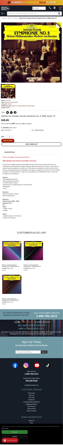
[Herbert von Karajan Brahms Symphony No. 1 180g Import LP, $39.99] (33, 250)
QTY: (2, 137)
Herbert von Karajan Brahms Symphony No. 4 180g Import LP (10, 265)
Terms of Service (31, 410)
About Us (31, 420)
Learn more (5, 428)
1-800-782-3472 (46, 316)
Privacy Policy (31, 408)
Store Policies (31, 406)
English (36, 8)
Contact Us (31, 399)
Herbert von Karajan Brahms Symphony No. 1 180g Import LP (32, 265)
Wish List (31, 395)
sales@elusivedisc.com (31, 385)
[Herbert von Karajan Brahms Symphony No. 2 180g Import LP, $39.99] (11, 284)
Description (10, 152)
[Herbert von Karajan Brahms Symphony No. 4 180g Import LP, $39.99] (11, 250)
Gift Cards (31, 397)
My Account (31, 393)
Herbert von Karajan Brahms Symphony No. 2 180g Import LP (10, 299)
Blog (31, 423)
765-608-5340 (31, 381)
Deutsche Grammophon (11, 102)
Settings (14, 436)
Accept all (14, 432)
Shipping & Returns (31, 404)
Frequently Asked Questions (31, 402)
